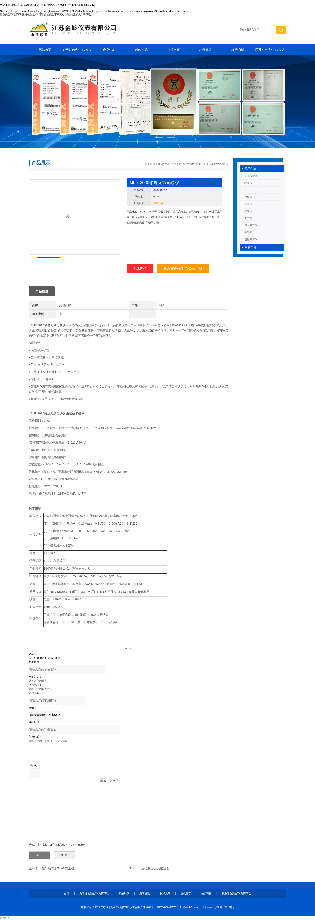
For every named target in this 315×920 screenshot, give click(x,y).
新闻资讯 (141, 50)
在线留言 (205, 50)
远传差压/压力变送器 (155, 868)
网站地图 (5, 918)
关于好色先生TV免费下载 (77, 51)
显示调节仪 (250, 225)
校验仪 (248, 182)
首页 (160, 163)
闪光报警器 (250, 175)
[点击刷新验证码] (109, 781)
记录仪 (248, 204)
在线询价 (140, 268)
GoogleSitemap (191, 907)
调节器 (248, 218)
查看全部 (250, 247)
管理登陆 (229, 907)
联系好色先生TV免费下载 (270, 51)
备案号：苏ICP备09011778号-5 (163, 907)
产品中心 (109, 50)
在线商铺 (237, 50)
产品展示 (124, 893)
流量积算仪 (250, 239)
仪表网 (218, 907)
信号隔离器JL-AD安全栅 (58, 868)
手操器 (248, 197)
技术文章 (173, 50)
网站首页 (45, 50)
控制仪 (248, 211)
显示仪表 (250, 168)
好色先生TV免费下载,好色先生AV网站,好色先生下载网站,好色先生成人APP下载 (45, 14)
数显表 (248, 232)
